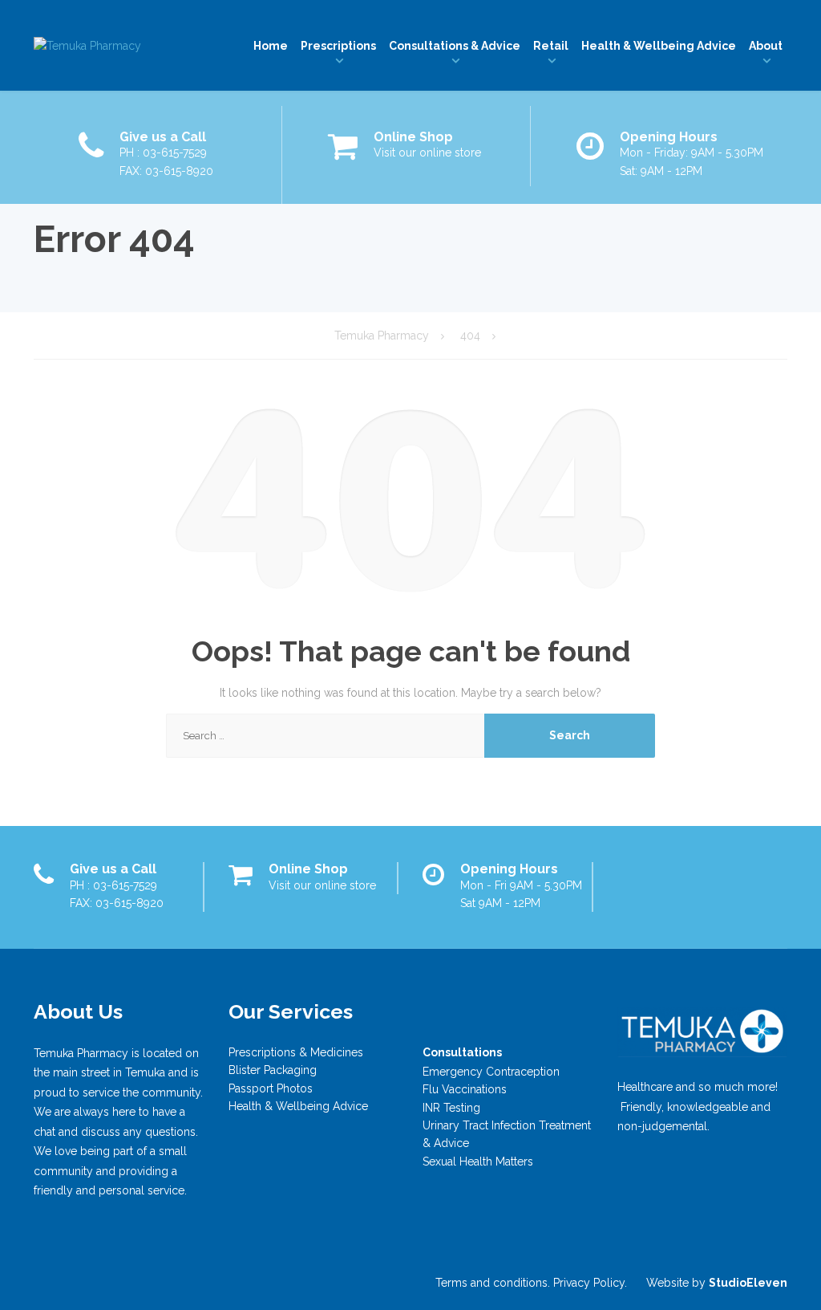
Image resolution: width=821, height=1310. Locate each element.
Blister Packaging (273, 1070)
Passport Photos (271, 1088)
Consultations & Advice (454, 45)
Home (270, 45)
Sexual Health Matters (478, 1161)
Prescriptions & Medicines (296, 1052)
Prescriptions (338, 45)
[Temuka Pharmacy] (87, 45)
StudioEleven (748, 1282)
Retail (550, 45)
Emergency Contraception (491, 1071)
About (766, 45)
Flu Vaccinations (465, 1089)
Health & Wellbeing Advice (658, 45)
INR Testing (451, 1107)
